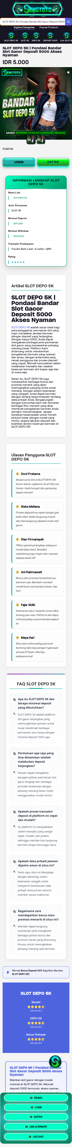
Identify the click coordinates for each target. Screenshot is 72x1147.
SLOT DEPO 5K (20, 327)
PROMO (38, 1099)
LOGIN (18, 161)
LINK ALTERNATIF (38, 1127)
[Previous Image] (3, 104)
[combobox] (32, 21)
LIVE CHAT (38, 1136)
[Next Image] (69, 104)
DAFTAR (53, 161)
